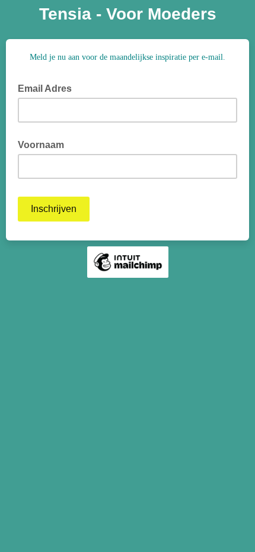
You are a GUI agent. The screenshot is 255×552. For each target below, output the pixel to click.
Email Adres (48, 87)
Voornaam (41, 145)
